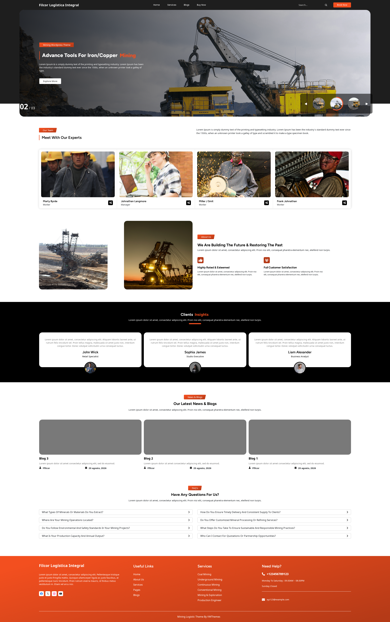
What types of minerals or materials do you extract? (72, 512)
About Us (138, 579)
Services (138, 584)
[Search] (326, 5)
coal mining (204, 574)
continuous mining (209, 584)
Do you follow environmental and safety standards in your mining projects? (86, 528)
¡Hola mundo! (259, 458)
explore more (50, 85)
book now (342, 4)
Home (136, 574)
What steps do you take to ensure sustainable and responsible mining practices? (247, 528)
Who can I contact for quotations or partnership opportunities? (238, 536)
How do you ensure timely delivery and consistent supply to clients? (240, 512)
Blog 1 (148, 458)
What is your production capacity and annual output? (73, 536)
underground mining (210, 579)
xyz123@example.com (278, 599)
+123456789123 (278, 574)
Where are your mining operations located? (67, 520)
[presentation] (26, 353)
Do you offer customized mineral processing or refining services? (238, 520)
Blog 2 (43, 458)
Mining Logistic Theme (190, 616)
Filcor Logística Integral (59, 5)
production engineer (210, 600)
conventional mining (210, 590)
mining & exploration (210, 595)
